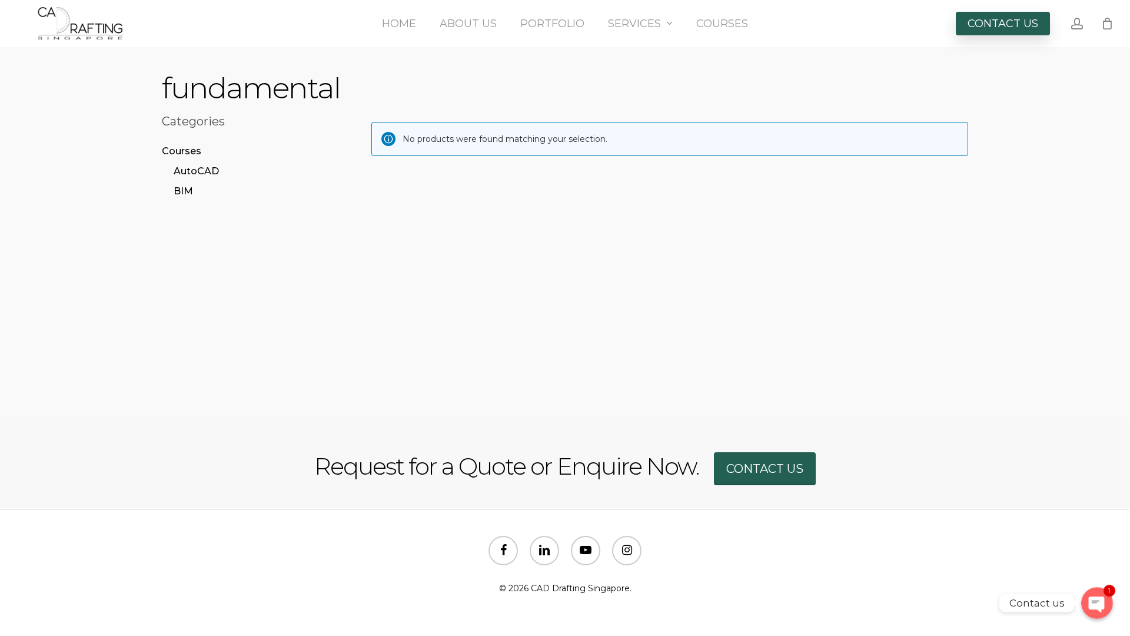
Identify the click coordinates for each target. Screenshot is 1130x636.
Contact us (764, 469)
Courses (181, 151)
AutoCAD (196, 171)
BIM (183, 191)
